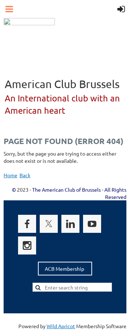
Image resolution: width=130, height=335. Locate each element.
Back (25, 175)
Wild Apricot (61, 326)
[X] (49, 224)
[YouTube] (92, 224)
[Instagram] (27, 245)
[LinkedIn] (70, 224)
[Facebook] (27, 224)
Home (10, 175)
